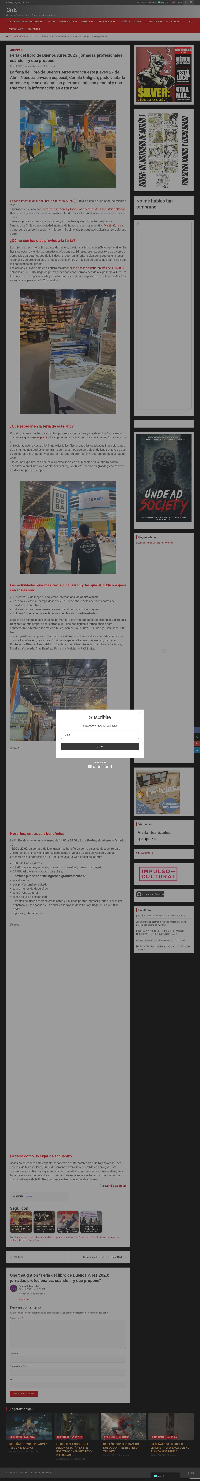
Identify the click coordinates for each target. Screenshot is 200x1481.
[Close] (140, 713)
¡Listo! (100, 746)
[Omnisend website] (100, 764)
